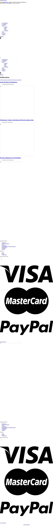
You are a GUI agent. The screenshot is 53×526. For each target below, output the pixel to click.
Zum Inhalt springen (3, 0)
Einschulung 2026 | (4, 2)
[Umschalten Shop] (17, 62)
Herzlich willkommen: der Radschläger (10, 157)
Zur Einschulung (5, 59)
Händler (3, 34)
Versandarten (4, 245)
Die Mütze (4, 61)
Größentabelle (4, 254)
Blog (3, 31)
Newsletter (9, 3)
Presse (3, 32)
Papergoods (6, 30)
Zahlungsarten (4, 247)
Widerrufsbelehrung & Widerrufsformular (9, 246)
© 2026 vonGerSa (3, 341)
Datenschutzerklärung (5, 243)
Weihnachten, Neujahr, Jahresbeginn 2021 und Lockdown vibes (17, 120)
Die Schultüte (4, 60)
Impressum (4, 242)
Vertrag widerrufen (26, 524)
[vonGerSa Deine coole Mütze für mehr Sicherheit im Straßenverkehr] (11, 21)
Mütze (5, 27)
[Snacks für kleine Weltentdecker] (10, 79)
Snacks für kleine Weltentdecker (8, 82)
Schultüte (5, 26)
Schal (5, 28)
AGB (3, 244)
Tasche (5, 29)
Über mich (4, 33)
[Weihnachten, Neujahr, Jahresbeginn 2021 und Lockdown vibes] (17, 117)
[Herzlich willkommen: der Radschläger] (17, 155)
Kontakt (3, 249)
